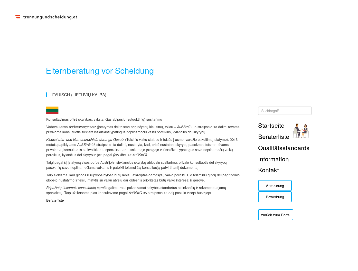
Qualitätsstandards (284, 147)
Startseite (271, 125)
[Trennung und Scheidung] (46, 16)
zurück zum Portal (275, 214)
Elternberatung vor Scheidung (100, 70)
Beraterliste (55, 200)
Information (273, 158)
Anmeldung (275, 185)
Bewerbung (275, 196)
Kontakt (268, 169)
